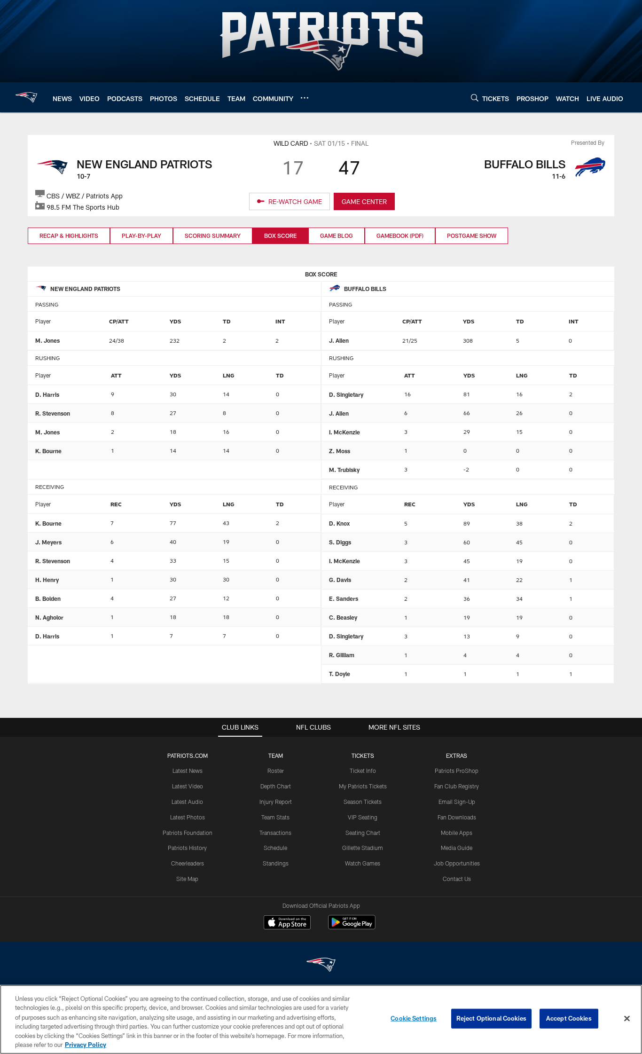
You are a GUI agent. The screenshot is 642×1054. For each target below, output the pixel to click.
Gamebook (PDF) (399, 235)
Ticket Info (363, 770)
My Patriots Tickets (363, 786)
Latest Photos (187, 817)
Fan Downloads (457, 817)
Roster (275, 770)
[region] (321, 1019)
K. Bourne (48, 451)
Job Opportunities (457, 863)
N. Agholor (49, 617)
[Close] (627, 1018)
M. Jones (47, 340)
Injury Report (275, 801)
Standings (276, 863)
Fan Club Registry (456, 786)
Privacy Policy (85, 1044)
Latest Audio (187, 801)
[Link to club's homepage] (26, 97)
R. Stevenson (52, 413)
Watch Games (362, 863)
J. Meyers (48, 542)
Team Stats (275, 817)
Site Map (187, 878)
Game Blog (336, 235)
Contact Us (457, 878)
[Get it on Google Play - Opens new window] (352, 926)
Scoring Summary (213, 235)
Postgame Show (471, 235)
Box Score (280, 235)
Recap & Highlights (68, 235)
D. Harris (47, 394)
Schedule (275, 847)
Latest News (187, 770)
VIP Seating (362, 817)
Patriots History (187, 847)
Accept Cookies (569, 1018)
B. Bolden (48, 598)
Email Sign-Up (456, 801)
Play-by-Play (141, 235)
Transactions (275, 832)
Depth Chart (275, 786)
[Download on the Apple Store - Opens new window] (287, 923)
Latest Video (187, 786)
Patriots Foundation (187, 832)
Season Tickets (363, 801)
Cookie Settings (414, 1018)
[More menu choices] (304, 98)
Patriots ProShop (456, 770)
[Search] (474, 97)
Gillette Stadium (362, 847)
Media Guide (456, 847)
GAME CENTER (364, 201)
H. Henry (47, 579)
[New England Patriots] (321, 966)
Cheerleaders (187, 863)
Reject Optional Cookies (491, 1018)
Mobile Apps (456, 832)
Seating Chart (362, 832)
